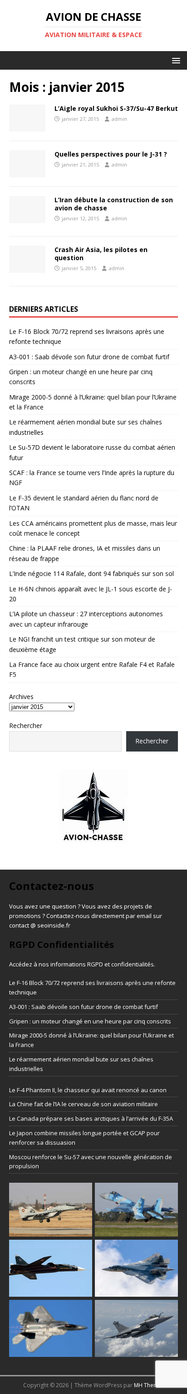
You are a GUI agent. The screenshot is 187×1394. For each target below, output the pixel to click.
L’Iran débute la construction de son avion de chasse (113, 203)
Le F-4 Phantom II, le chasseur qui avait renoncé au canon (88, 1090)
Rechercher (25, 725)
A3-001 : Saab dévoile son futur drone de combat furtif (89, 356)
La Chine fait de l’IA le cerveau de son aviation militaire (83, 1104)
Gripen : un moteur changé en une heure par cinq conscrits (90, 1021)
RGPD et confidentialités (120, 964)
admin (119, 118)
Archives (21, 696)
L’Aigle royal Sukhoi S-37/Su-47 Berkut (116, 108)
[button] (174, 60)
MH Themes (149, 1385)
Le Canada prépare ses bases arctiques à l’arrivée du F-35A (91, 1118)
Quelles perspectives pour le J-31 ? (110, 154)
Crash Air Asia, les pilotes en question (101, 253)
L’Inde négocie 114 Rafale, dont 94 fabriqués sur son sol (91, 573)
